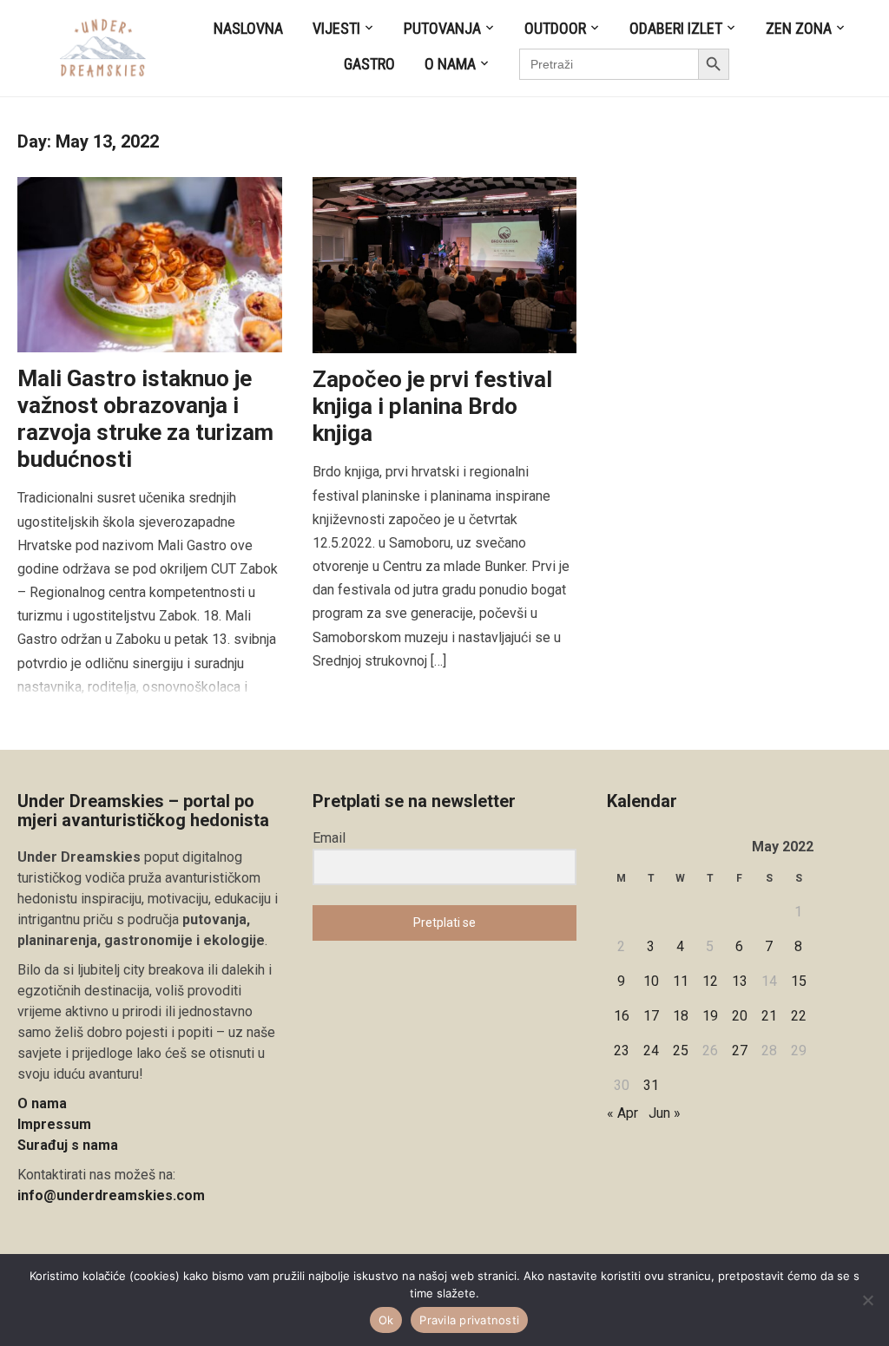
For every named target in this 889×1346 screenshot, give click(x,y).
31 (651, 1085)
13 (739, 981)
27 (739, 1050)
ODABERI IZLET (675, 28)
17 (651, 1016)
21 (769, 1016)
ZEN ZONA (799, 28)
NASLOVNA (248, 28)
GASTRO (369, 64)
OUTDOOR (555, 28)
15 (799, 981)
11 (680, 981)
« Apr (622, 1113)
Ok (386, 1320)
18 (680, 1016)
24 (651, 1050)
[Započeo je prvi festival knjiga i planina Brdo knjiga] (445, 264)
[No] (867, 1300)
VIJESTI (336, 28)
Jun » (665, 1113)
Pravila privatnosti (469, 1320)
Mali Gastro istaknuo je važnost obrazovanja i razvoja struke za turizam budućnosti (145, 419)
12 (710, 981)
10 (651, 981)
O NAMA (450, 64)
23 (621, 1050)
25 (680, 1050)
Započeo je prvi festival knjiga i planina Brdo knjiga (432, 406)
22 (799, 1016)
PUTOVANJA (442, 28)
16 (621, 1016)
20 (739, 1016)
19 (710, 1016)
